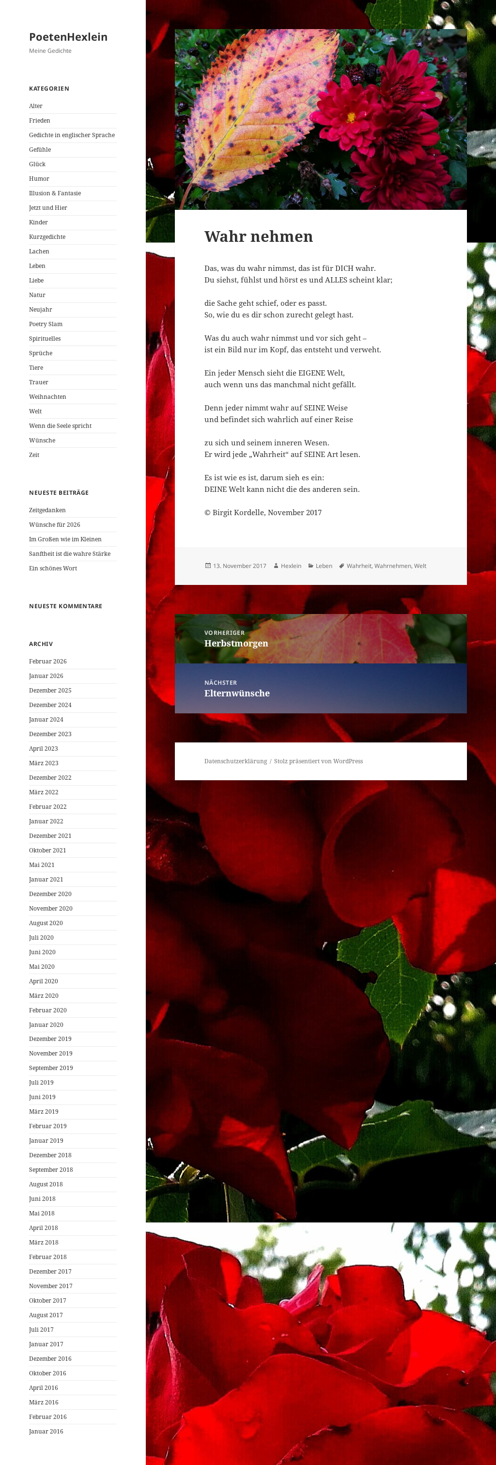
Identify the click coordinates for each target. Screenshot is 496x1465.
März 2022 (44, 792)
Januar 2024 (46, 719)
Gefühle (40, 149)
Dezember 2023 (50, 734)
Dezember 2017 (50, 1271)
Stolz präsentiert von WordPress (318, 761)
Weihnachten (47, 397)
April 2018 (43, 1228)
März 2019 (44, 1111)
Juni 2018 (42, 1199)
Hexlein (291, 566)
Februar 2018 (48, 1257)
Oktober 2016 (47, 1373)
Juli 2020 (41, 937)
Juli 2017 (41, 1329)
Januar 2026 (46, 676)
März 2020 (44, 996)
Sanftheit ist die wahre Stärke (69, 554)
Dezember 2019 (50, 1039)
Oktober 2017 (47, 1300)
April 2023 (43, 748)
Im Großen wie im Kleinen (65, 539)
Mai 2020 (42, 966)
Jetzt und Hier (48, 208)
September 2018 (51, 1170)
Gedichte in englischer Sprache (72, 135)
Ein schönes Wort (53, 568)
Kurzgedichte (47, 237)
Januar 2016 (46, 1431)
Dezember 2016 (50, 1359)
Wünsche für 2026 (54, 524)
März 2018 (44, 1242)
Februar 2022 (48, 807)
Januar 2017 (46, 1344)
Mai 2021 (42, 865)
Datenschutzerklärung (235, 761)
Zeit (34, 455)
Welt (35, 411)
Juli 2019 (41, 1082)
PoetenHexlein (68, 36)
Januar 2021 (46, 879)
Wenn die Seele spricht (60, 426)
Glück (37, 164)
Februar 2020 (48, 1010)
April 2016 (43, 1388)
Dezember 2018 (50, 1155)
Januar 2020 (46, 1025)
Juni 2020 (42, 952)
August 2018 (46, 1184)
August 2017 (46, 1315)
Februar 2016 (48, 1417)
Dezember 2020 (50, 894)
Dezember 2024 (50, 705)
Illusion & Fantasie (55, 193)
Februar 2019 (48, 1126)
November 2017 (51, 1286)
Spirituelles (45, 338)
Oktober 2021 (47, 850)
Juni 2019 (42, 1097)
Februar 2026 (48, 661)
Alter (36, 106)
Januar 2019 (46, 1140)
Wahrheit (359, 566)
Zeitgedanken (47, 510)
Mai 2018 (42, 1213)
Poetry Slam (45, 324)
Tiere (36, 367)
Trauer (38, 382)
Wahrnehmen (392, 566)
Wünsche (42, 440)
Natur (37, 295)
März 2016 (44, 1402)
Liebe (36, 280)
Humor (39, 178)
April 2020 (43, 981)
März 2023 (44, 763)
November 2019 (51, 1053)
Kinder (38, 222)
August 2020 (46, 923)
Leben (37, 266)
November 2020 (51, 908)
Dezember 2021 (50, 836)
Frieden (39, 120)
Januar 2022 (46, 821)
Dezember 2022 (50, 777)
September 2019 (51, 1068)
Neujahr (40, 309)
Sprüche (40, 353)
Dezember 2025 (50, 690)
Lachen (39, 251)
